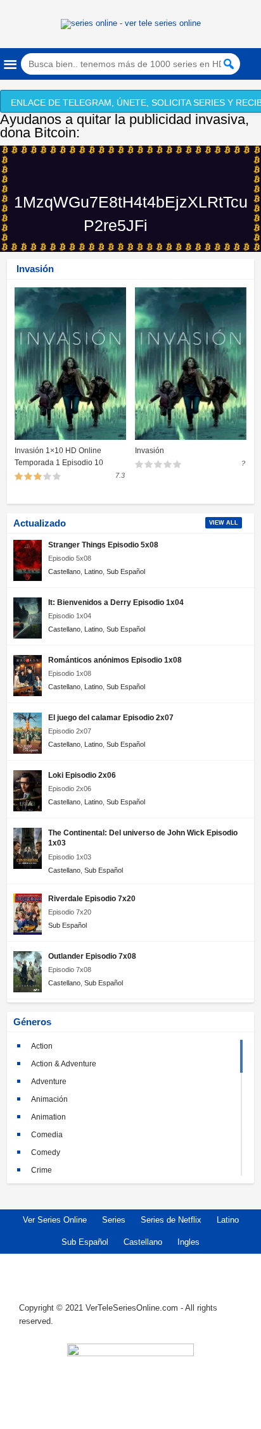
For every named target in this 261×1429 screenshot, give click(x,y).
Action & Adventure (63, 1063)
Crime (41, 1170)
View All (223, 523)
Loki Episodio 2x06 (82, 775)
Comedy (45, 1152)
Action (42, 1046)
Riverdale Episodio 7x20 (92, 898)
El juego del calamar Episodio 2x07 (111, 717)
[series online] (130, 1379)
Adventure (49, 1081)
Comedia (47, 1134)
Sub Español (125, 571)
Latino (93, 571)
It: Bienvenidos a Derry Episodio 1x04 (116, 602)
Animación (49, 1099)
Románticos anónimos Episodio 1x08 (115, 660)
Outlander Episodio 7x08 (92, 956)
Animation (48, 1117)
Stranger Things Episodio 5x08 (103, 544)
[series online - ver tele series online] (131, 23)
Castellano (64, 571)
